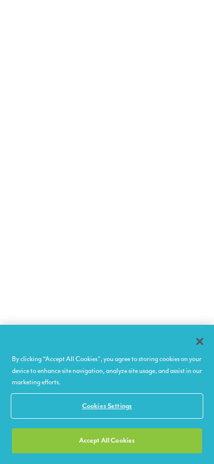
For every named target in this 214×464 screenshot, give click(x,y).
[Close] (200, 341)
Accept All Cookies (107, 440)
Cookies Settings (107, 406)
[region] (107, 394)
